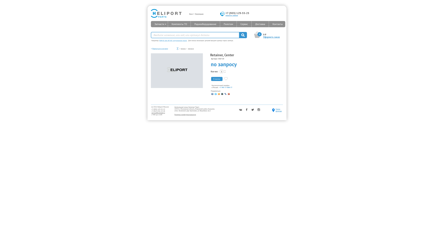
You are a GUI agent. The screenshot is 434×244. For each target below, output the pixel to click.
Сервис (244, 24)
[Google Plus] (229, 93)
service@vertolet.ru (158, 113)
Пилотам (228, 24)
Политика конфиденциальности (185, 115)
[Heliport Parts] (166, 13)
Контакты (277, 24)
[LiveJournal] (225, 93)
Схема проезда (279, 110)
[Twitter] (216, 93)
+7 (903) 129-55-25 (237, 13)
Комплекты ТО (179, 24)
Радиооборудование (205, 24)
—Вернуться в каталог (159, 48)
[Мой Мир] (222, 93)
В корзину (216, 79)
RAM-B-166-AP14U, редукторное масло (173, 41)
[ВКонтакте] (212, 93)
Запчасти (159, 24)
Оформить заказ (271, 37)
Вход (191, 14)
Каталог (183, 48)
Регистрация (199, 14)
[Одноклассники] (219, 93)
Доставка (260, 24)
